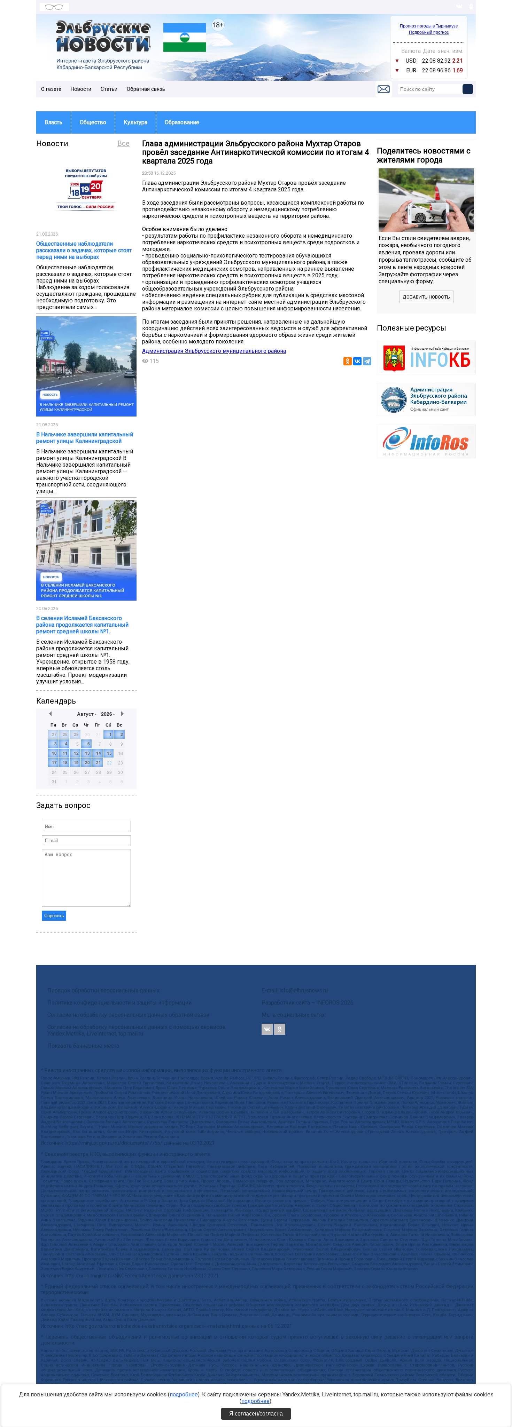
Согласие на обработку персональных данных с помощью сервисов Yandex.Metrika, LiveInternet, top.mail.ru (136, 1030)
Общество (93, 122)
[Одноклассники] (347, 361)
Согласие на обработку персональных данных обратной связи (128, 1015)
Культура (135, 122)
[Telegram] (367, 361)
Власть (53, 122)
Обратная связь (146, 89)
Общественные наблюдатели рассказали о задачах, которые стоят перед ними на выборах (84, 250)
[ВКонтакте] (357, 361)
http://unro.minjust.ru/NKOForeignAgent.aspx (115, 1276)
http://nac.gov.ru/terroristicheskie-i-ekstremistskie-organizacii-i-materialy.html (152, 1326)
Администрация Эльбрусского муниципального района (214, 351)
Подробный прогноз (429, 32)
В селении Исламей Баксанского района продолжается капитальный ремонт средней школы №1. (82, 625)
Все (123, 143)
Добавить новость (426, 297)
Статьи (109, 89)
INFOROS (328, 1002)
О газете (51, 89)
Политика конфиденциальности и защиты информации (119, 1002)
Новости (81, 89)
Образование (182, 122)
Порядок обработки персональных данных (103, 990)
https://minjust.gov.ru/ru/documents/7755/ (113, 1143)
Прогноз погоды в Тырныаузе (429, 26)
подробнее (184, 1394)
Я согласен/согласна (256, 1414)
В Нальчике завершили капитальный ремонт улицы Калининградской (84, 437)
